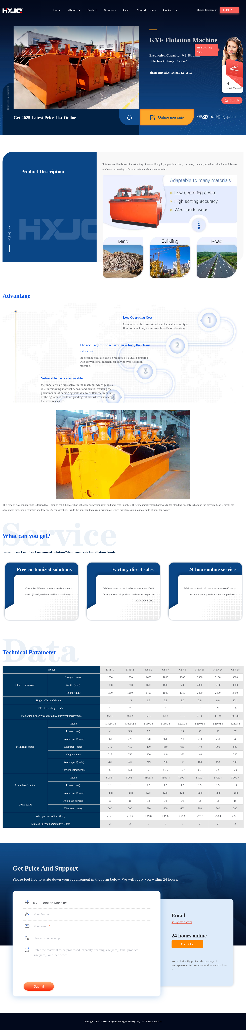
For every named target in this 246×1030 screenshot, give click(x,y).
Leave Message (234, 88)
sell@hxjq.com (223, 116)
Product (92, 10)
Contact (229, 10)
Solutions (110, 10)
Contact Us (170, 10)
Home (57, 10)
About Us (74, 10)
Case (126, 10)
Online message (171, 117)
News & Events (146, 10)
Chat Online (187, 944)
